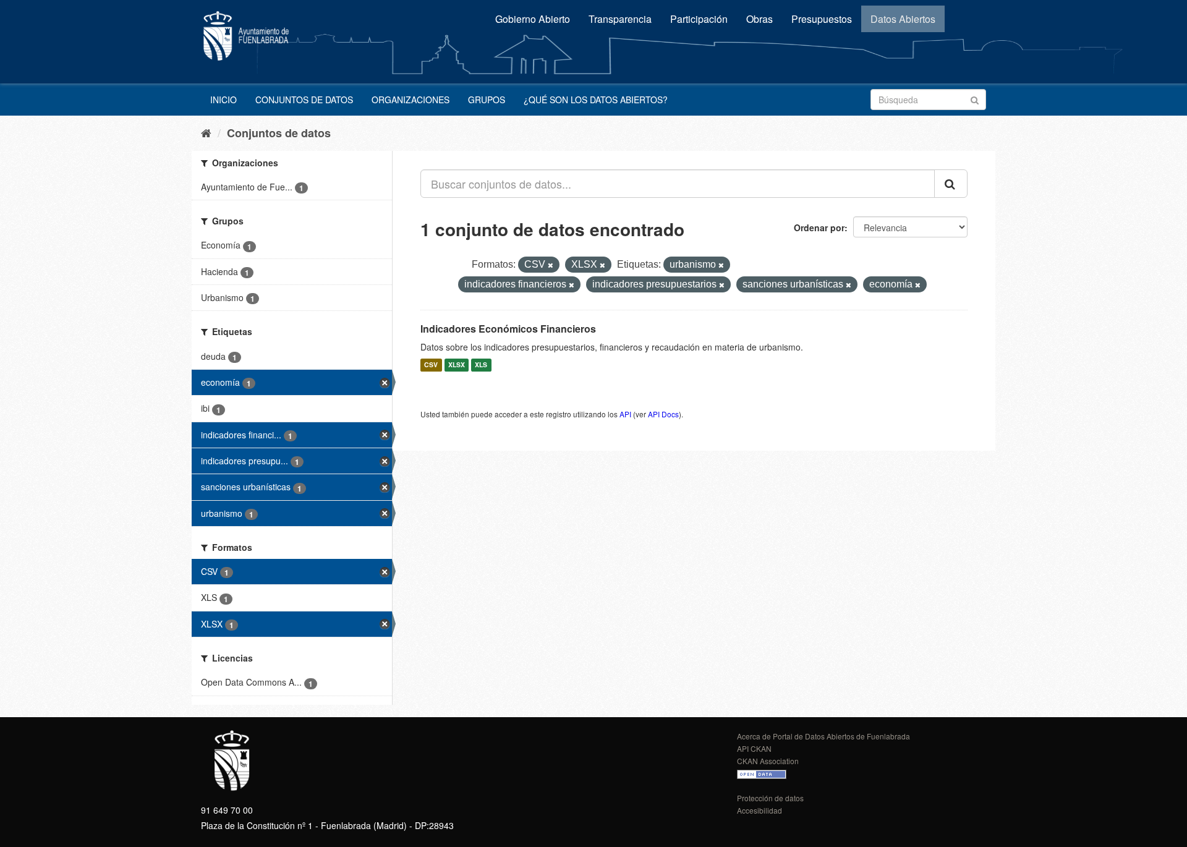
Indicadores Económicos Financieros (508, 328)
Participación (699, 19)
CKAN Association (768, 760)
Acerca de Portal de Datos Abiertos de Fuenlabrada (823, 736)
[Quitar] (550, 265)
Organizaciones (410, 99)
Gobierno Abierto (532, 19)
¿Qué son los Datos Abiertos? (596, 99)
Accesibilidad (759, 810)
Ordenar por (819, 227)
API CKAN (754, 748)
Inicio (223, 99)
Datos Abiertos (902, 19)
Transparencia (620, 19)
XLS (481, 365)
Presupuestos (821, 19)
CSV (431, 365)
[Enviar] (974, 98)
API (625, 414)
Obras (759, 19)
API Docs (663, 414)
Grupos (486, 99)
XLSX (456, 365)
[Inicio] (206, 132)
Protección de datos (770, 798)
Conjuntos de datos (304, 99)
